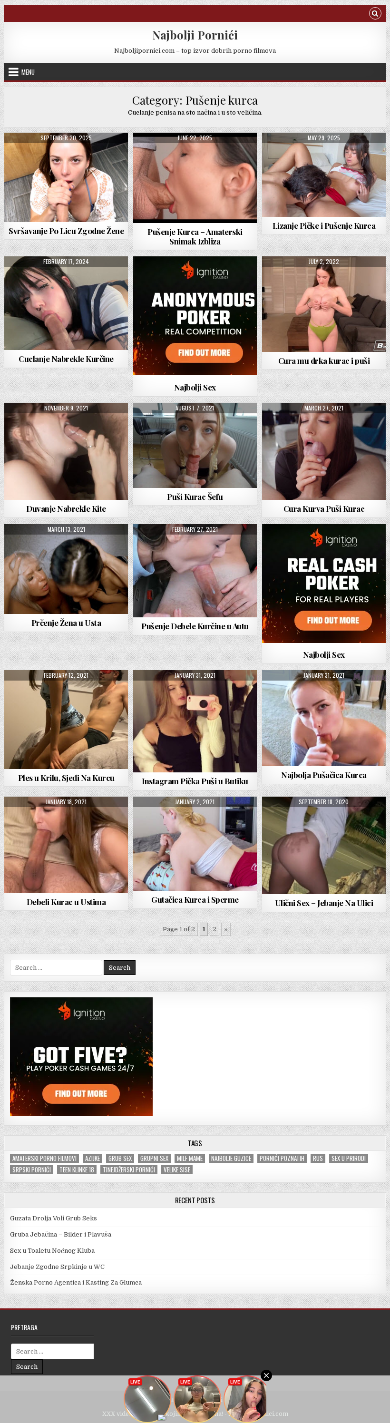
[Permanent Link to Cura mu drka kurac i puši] (324, 303)
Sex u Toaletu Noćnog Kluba (52, 1250)
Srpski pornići (31, 1169)
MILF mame (190, 1158)
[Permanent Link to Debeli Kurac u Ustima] (66, 845)
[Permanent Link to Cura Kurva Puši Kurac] (324, 451)
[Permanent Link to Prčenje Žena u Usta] (66, 569)
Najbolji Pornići (195, 34)
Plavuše (171, 426)
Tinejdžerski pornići (129, 1169)
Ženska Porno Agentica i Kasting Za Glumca (76, 1282)
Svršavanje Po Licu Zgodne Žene (66, 230)
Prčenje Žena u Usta (66, 622)
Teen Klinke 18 (76, 1169)
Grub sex (120, 1158)
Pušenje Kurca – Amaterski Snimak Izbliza (195, 236)
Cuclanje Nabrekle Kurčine (66, 358)
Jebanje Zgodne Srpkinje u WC (57, 1266)
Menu (28, 72)
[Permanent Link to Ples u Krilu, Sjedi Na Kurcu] (66, 719)
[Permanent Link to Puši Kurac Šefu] (195, 445)
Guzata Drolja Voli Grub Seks (53, 1218)
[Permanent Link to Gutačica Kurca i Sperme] (195, 844)
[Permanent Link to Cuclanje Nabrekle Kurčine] (66, 303)
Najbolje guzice (231, 1158)
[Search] (375, 14)
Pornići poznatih (282, 1158)
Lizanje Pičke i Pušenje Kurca (324, 225)
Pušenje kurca (66, 156)
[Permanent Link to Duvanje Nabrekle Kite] (66, 451)
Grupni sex (154, 1158)
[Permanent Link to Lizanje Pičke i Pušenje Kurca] (324, 175)
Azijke (92, 1158)
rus (318, 1158)
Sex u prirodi (349, 1158)
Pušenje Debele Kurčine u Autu (195, 626)
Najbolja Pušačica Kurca (324, 775)
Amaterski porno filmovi (44, 1158)
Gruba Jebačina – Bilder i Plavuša (60, 1234)
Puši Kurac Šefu (195, 496)
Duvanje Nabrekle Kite (66, 508)
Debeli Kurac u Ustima (66, 902)
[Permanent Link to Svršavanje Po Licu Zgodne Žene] (66, 177)
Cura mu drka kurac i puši (324, 360)
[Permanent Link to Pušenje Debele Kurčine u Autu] (195, 571)
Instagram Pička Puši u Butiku (195, 781)
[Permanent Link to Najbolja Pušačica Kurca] (324, 718)
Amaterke (171, 156)
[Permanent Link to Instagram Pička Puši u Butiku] (195, 721)
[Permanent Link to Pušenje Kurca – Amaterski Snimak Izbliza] (195, 178)
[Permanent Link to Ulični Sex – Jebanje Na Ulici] (324, 845)
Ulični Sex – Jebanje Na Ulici (324, 902)
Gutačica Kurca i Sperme (195, 899)
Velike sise (177, 1169)
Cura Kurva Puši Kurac (324, 508)
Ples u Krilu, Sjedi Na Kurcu (66, 777)
